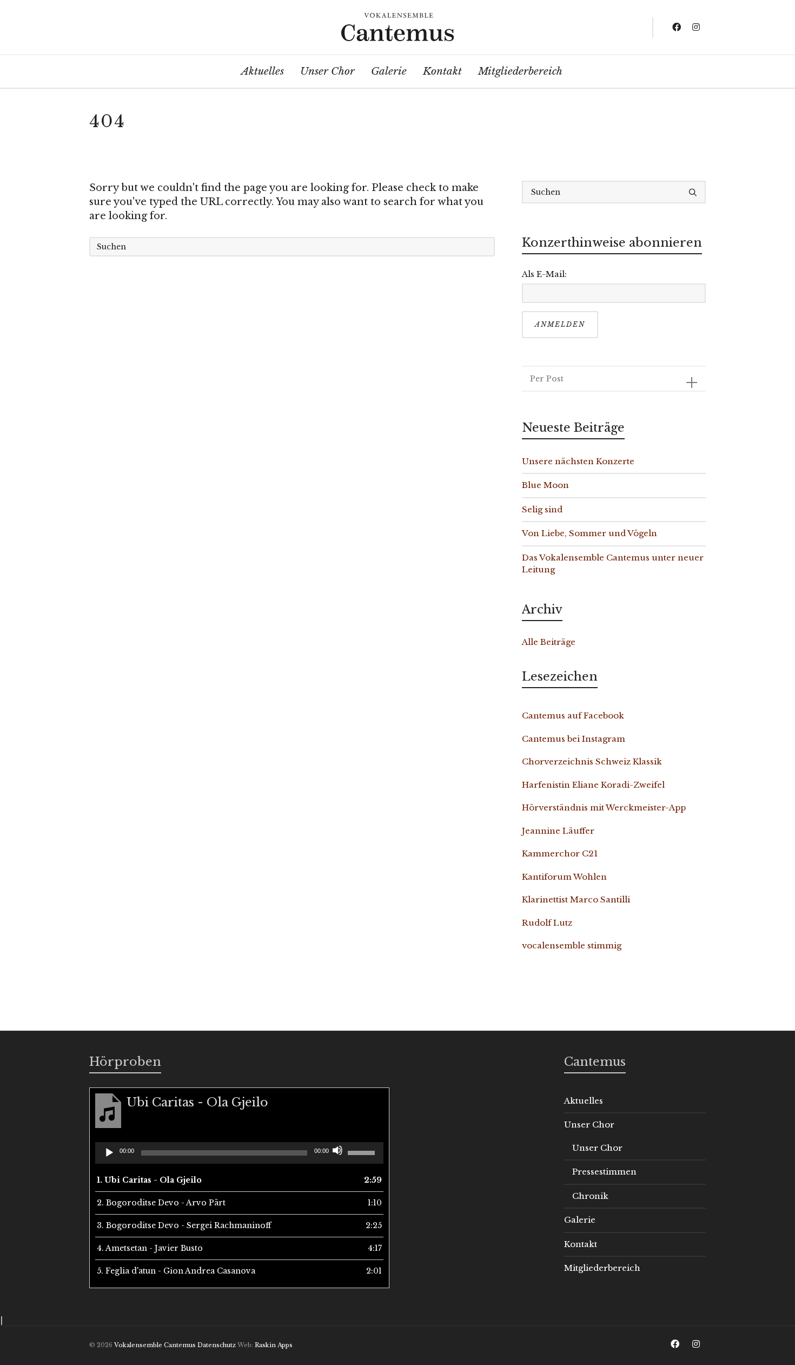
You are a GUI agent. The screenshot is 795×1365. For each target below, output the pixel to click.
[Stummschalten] (337, 1150)
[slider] (363, 1152)
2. (161, 1203)
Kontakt (580, 1244)
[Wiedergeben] (109, 1153)
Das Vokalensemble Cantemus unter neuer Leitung (613, 563)
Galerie (579, 1220)
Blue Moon (545, 485)
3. (184, 1225)
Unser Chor (589, 1124)
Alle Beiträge (548, 642)
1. (149, 1180)
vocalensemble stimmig (571, 945)
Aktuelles (583, 1101)
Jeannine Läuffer (558, 831)
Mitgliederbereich (602, 1268)
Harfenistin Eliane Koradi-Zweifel (593, 785)
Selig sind (542, 509)
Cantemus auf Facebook (573, 715)
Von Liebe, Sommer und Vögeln (589, 533)
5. (176, 1271)
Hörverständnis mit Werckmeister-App (604, 807)
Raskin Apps (274, 1345)
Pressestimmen (604, 1171)
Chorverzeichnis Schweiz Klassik (592, 761)
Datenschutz (216, 1345)
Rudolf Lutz (547, 923)
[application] (239, 1153)
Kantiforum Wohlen (564, 877)
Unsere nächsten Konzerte (578, 461)
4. (150, 1248)
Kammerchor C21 (560, 853)
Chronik (590, 1196)
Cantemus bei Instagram (573, 739)
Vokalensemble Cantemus (155, 1345)
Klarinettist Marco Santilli (576, 899)
